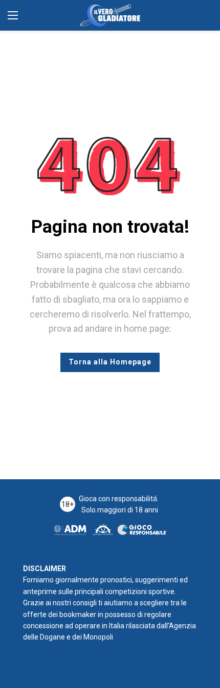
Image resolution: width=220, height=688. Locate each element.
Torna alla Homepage (110, 362)
